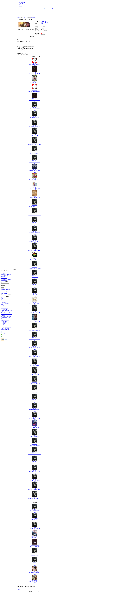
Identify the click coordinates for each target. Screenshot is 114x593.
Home (17, 17)
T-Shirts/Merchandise (5, 329)
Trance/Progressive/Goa (6, 316)
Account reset (4, 280)
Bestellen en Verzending (6, 279)
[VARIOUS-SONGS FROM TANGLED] (24, 28)
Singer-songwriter (5, 299)
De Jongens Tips (4, 275)
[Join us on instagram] (3, 332)
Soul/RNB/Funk (4, 308)
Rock (2, 298)
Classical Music (4, 324)
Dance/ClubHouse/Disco (6, 310)
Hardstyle (3, 315)
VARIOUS (43, 21)
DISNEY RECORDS (45, 24)
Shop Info (21, 3)
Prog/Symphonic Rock (6, 327)
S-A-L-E (3, 276)
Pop (2, 297)
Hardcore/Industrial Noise (6, 314)
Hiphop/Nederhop (5, 303)
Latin (2, 311)
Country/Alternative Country (7, 305)
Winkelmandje (22, 2)
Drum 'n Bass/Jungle (5, 318)
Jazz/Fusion (3, 302)
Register (10, 290)
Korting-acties (4, 278)
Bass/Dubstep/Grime (5, 317)
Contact (20, 6)
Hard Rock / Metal (5, 328)
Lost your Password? (5, 289)
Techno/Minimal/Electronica (7, 301)
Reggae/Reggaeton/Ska (6, 312)
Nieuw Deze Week (5, 273)
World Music (4, 321)
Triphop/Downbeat (5, 320)
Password (3, 285)
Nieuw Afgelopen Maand (6, 274)
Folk (2, 306)
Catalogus (21, 4)
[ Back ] (18, 589)
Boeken (2, 325)
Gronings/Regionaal (5, 322)
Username (3, 282)
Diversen (3, 323)
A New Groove (4, 309)
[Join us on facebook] (1, 331)
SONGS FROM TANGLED (44, 23)
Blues (2, 304)
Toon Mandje (4, 293)
